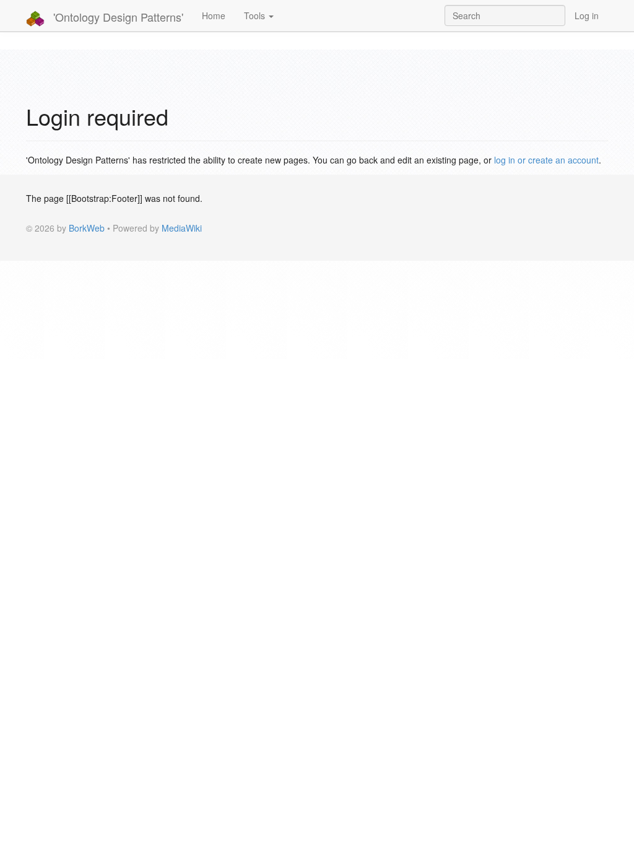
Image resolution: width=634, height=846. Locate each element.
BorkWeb (87, 228)
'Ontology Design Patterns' (116, 17)
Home (213, 15)
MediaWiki (182, 228)
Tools (255, 15)
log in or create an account (546, 160)
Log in (587, 15)
